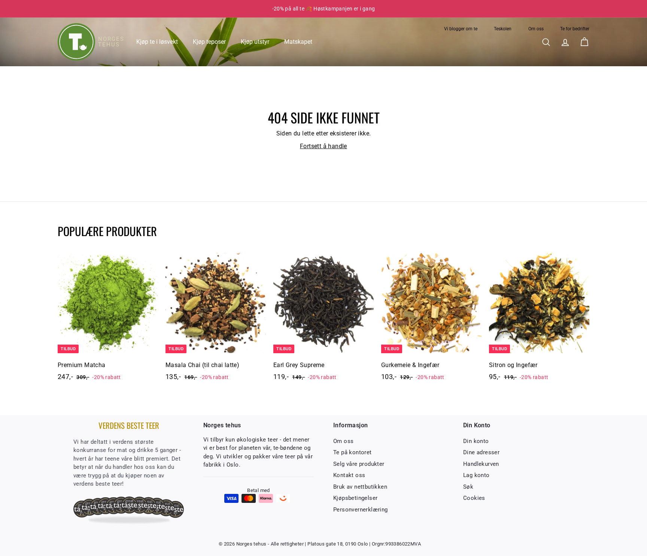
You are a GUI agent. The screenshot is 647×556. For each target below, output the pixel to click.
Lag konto (476, 475)
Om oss (536, 28)
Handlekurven (481, 464)
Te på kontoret (352, 452)
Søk (468, 486)
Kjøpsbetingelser (355, 498)
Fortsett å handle (323, 146)
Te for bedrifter (574, 28)
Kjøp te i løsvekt (157, 41)
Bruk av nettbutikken (360, 486)
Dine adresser (481, 452)
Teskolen (502, 28)
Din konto (476, 441)
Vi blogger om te (460, 28)
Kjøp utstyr (255, 41)
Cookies (474, 498)
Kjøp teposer (209, 41)
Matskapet (298, 41)
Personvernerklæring (360, 509)
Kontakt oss (349, 475)
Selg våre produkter (359, 464)
